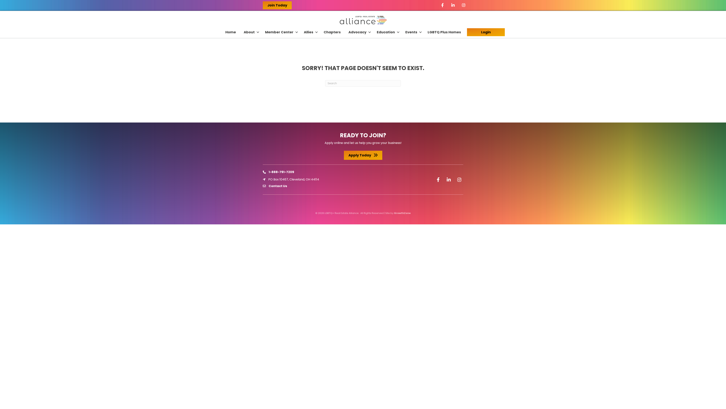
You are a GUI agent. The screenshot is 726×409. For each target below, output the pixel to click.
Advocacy (357, 32)
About (249, 32)
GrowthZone (402, 213)
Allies (308, 32)
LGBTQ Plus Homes (444, 32)
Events (411, 32)
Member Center (279, 32)
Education (386, 32)
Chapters (332, 32)
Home (230, 32)
